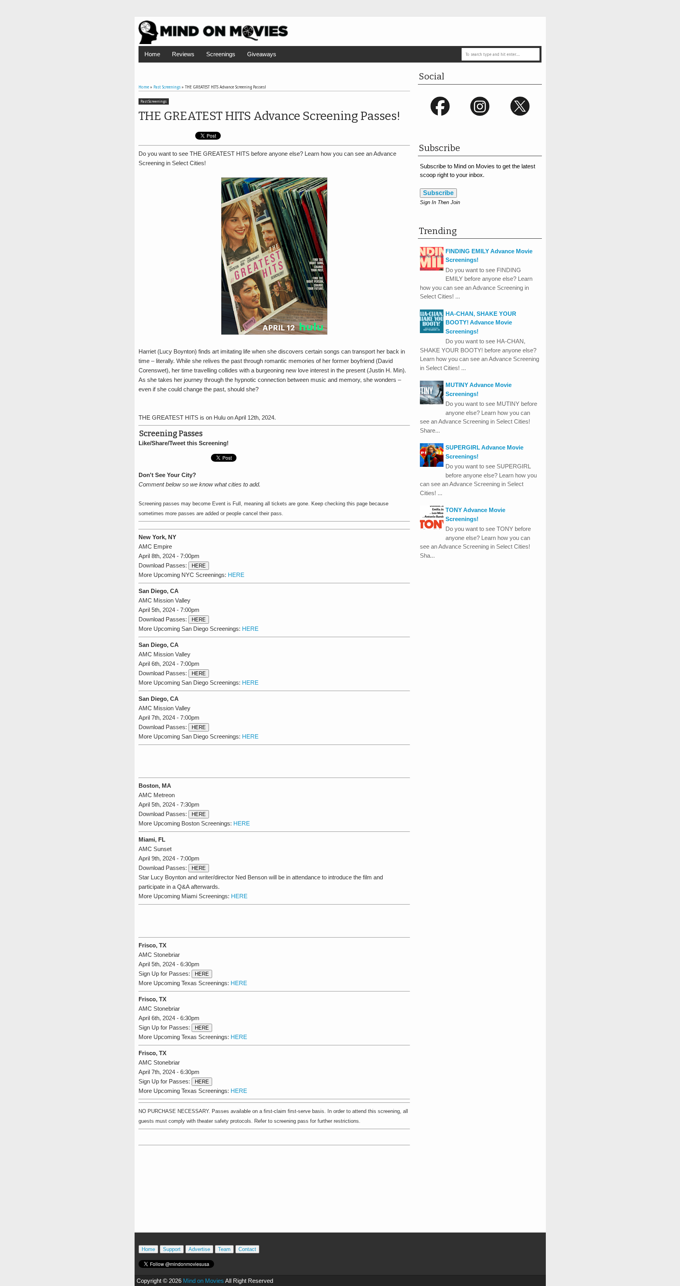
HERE (199, 566)
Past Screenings (153, 101)
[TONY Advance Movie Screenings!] (431, 527)
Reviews (183, 54)
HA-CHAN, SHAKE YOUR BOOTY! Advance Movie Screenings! (480, 322)
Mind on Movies (203, 1280)
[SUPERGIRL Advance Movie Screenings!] (431, 464)
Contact (247, 1249)
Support (172, 1249)
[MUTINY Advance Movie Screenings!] (431, 402)
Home (152, 54)
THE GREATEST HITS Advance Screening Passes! (269, 116)
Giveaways (261, 54)
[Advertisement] (274, 760)
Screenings (220, 54)
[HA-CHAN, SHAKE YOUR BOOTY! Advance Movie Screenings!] (431, 331)
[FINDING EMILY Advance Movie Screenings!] (431, 268)
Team (224, 1249)
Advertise (199, 1249)
